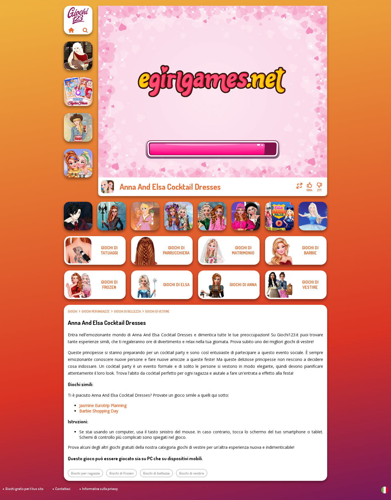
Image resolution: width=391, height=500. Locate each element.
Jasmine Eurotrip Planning (103, 405)
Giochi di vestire (157, 311)
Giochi (72, 311)
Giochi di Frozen (121, 473)
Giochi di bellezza (127, 311)
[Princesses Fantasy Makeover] (178, 216)
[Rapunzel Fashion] (145, 216)
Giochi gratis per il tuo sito (24, 489)
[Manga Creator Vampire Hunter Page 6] (78, 216)
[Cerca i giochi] (85, 30)
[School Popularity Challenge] (212, 216)
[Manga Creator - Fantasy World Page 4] (78, 55)
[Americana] (78, 127)
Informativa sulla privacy (100, 489)
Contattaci (62, 489)
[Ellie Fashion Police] (279, 216)
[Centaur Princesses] (111, 216)
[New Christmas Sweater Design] (78, 163)
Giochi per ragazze (96, 311)
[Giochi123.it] (71, 30)
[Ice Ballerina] (313, 216)
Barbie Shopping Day (98, 411)
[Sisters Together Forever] (78, 91)
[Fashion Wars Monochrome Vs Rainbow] (246, 216)
